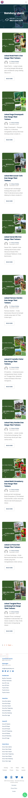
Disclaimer (14, 785)
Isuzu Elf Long (5, 683)
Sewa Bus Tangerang (7, 708)
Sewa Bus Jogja (6, 715)
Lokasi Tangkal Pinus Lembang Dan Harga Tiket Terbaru (12, 606)
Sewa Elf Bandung (6, 736)
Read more (9, 78)
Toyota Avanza (5, 692)
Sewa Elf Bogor (6, 726)
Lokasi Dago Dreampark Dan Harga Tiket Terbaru (13, 116)
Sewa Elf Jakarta (6, 724)
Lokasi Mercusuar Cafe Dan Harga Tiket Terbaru (13, 178)
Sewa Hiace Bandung (7, 758)
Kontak (14, 791)
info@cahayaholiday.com (8, 668)
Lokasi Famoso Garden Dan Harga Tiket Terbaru (13, 300)
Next (10, 645)
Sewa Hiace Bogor (6, 749)
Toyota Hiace (5, 687)
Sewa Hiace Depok (7, 751)
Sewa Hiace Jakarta (7, 747)
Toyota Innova (5, 690)
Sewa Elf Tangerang (7, 731)
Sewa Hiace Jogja (6, 761)
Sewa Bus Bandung (7, 713)
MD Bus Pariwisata (6, 680)
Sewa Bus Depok (6, 706)
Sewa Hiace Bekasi (7, 756)
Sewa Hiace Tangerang (7, 754)
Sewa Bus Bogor (6, 703)
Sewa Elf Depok (6, 728)
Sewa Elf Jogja (5, 738)
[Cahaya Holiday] (2, 2)
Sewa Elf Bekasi (6, 733)
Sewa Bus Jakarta (6, 701)
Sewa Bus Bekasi (6, 710)
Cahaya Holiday (15, 61)
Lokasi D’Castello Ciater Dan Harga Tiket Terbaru (13, 361)
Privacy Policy (14, 788)
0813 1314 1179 (16, 20)
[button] (25, 795)
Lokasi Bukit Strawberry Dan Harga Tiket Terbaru (13, 483)
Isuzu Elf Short (5, 685)
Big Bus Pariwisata (6, 678)
